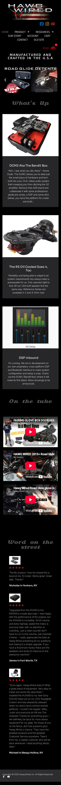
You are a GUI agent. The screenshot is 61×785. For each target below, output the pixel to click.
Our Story (14, 36)
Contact (22, 40)
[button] (5, 80)
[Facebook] (42, 24)
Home (5, 32)
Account (32, 36)
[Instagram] (47, 24)
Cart (47, 36)
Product (20, 32)
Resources (43, 32)
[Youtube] (53, 24)
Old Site (39, 40)
